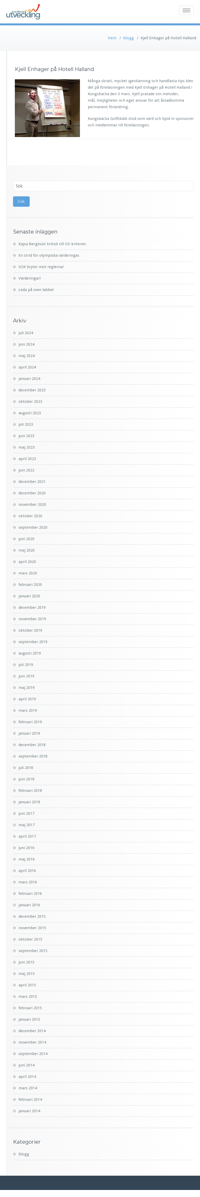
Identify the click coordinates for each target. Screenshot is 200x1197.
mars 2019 (27, 710)
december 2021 (32, 481)
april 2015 (27, 985)
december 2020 (32, 493)
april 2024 (27, 367)
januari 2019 (29, 733)
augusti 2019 (29, 653)
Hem (112, 38)
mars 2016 (27, 882)
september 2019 (32, 641)
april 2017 (27, 836)
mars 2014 (27, 1088)
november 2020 (32, 504)
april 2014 (27, 1076)
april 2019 (27, 699)
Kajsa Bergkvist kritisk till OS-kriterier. (52, 244)
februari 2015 (30, 1008)
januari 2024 (29, 378)
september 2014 (32, 1053)
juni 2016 (26, 847)
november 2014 (32, 1042)
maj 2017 (26, 825)
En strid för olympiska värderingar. (49, 255)
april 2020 (27, 561)
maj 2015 (26, 973)
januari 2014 (29, 1111)
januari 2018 (29, 802)
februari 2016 (30, 893)
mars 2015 (27, 996)
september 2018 (32, 756)
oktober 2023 (30, 401)
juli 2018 (25, 767)
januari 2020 (29, 596)
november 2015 (32, 928)
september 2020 (32, 527)
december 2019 (32, 607)
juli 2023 (25, 424)
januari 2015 (29, 1019)
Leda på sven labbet (36, 289)
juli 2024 (25, 333)
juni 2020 (26, 538)
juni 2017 (26, 813)
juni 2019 (26, 676)
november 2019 (32, 619)
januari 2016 (29, 905)
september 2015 (32, 950)
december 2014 (32, 1030)
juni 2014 (26, 1065)
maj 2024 (26, 355)
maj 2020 (26, 550)
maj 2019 (26, 687)
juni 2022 (26, 470)
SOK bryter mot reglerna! (41, 266)
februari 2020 (30, 584)
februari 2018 (30, 790)
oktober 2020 (30, 516)
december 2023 (32, 390)
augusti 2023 (29, 413)
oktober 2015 (30, 939)
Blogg (128, 38)
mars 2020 (27, 573)
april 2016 (27, 870)
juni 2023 (26, 435)
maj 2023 (26, 447)
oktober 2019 (30, 630)
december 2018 (32, 744)
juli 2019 (25, 664)
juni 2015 (26, 962)
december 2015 (32, 916)
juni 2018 (26, 779)
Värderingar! (29, 278)
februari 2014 (30, 1099)
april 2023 (27, 458)
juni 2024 (26, 344)
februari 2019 (30, 722)
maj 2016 (26, 859)
